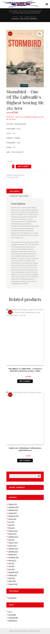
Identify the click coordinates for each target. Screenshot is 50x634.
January (12, 534)
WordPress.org (12, 620)
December (13, 537)
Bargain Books (30, 17)
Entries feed (12, 615)
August (12, 519)
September (13, 507)
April (11, 569)
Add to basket (23, 166)
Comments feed (13, 618)
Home (15, 17)
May (11, 528)
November (13, 510)
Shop (21, 17)
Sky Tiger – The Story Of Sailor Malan (25, 11)
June (11, 525)
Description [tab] (14, 191)
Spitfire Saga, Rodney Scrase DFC (26, 13)
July (11, 522)
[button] (39, 33)
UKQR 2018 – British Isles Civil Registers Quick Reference (25, 449)
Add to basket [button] (25, 381)
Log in (10, 612)
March (12, 581)
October (12, 504)
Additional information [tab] (19, 196)
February (12, 531)
